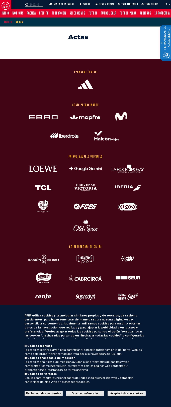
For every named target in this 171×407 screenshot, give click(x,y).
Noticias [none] (18, 13)
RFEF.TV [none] (44, 13)
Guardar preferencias (85, 393)
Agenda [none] (31, 13)
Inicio (8, 22)
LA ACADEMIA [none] (162, 13)
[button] (169, 4)
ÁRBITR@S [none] (145, 13)
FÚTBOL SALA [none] (108, 13)
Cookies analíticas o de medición (51, 357)
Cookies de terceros (42, 373)
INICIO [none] (5, 13)
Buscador (27, 4)
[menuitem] (5, 13)
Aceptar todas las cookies (126, 393)
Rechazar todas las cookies (43, 393)
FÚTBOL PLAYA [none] (128, 13)
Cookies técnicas (39, 345)
